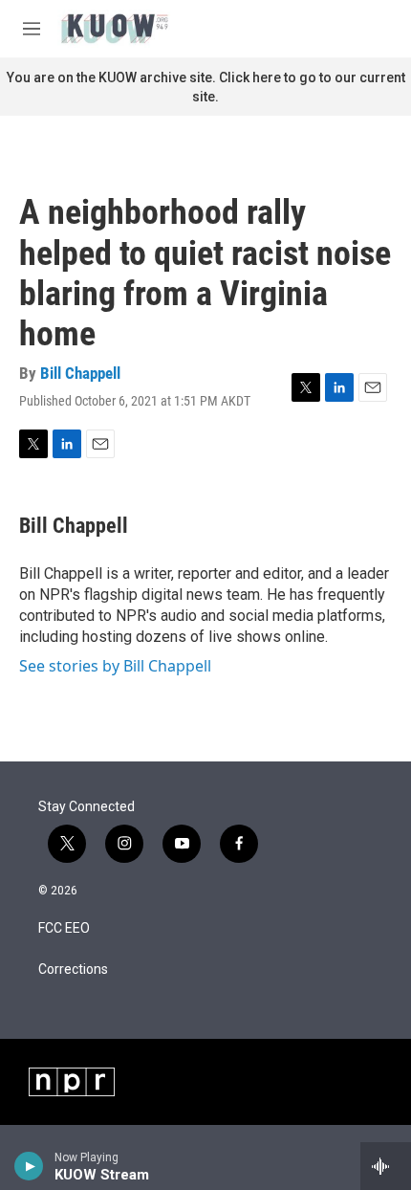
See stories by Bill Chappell (115, 665)
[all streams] (385, 1166)
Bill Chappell (80, 373)
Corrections (73, 969)
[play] (29, 1166)
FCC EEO (64, 928)
